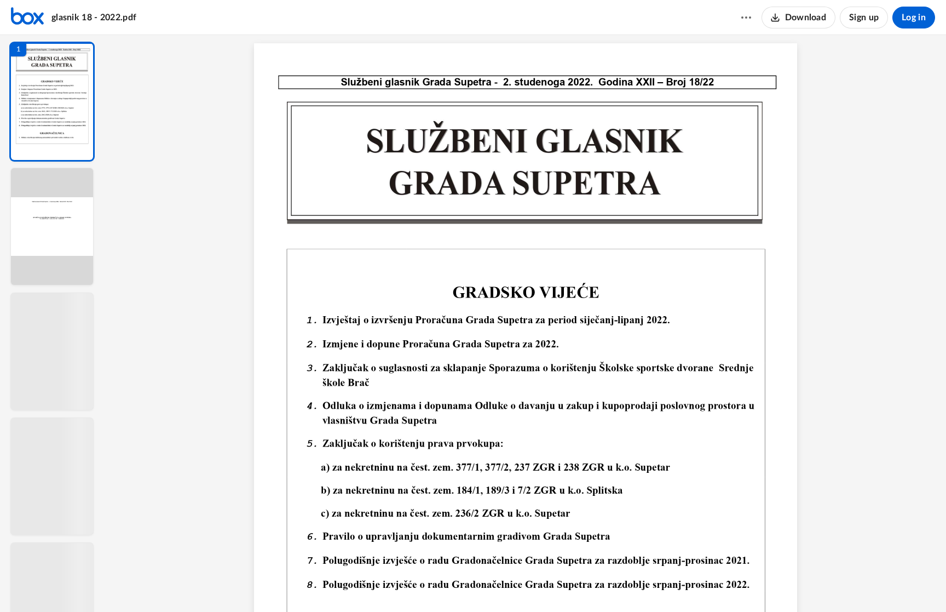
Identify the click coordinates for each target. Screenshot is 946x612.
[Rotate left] (597, 585)
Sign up (864, 17)
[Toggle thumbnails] (433, 585)
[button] (52, 101)
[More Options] (746, 17)
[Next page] (515, 585)
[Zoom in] (575, 585)
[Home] (27, 17)
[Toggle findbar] (453, 585)
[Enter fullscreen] (618, 585)
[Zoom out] (538, 585)
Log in (914, 17)
